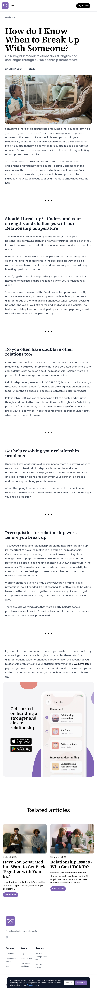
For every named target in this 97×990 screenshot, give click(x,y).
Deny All (69, 982)
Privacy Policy (26, 958)
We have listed (82, 664)
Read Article (10, 894)
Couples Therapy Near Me (41, 957)
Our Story (9, 954)
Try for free (83, 5)
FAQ (22, 954)
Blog (7, 966)
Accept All (81, 982)
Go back (10, 17)
